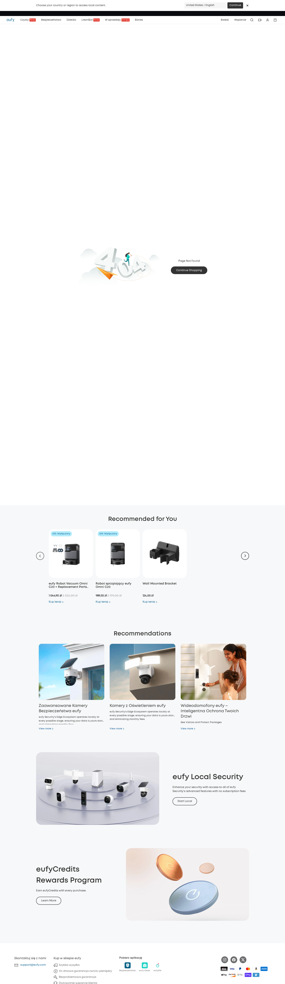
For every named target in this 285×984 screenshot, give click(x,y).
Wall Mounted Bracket (160, 583)
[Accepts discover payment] (232, 975)
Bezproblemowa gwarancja (77, 977)
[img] (224, 969)
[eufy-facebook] (233, 959)
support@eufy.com (33, 965)
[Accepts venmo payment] (256, 975)
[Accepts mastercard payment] (248, 969)
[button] (247, 5)
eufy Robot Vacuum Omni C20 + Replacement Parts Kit (68, 587)
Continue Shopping (189, 270)
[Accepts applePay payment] (224, 975)
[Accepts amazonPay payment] (256, 969)
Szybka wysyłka (69, 965)
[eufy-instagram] (224, 959)
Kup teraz (55, 602)
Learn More (48, 900)
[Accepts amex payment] (264, 969)
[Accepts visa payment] (232, 969)
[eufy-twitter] (243, 959)
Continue (235, 5)
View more (45, 729)
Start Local (185, 801)
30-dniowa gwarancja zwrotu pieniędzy (85, 971)
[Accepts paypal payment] (240, 969)
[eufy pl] (12, 20)
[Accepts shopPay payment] (248, 975)
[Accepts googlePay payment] (240, 975)
